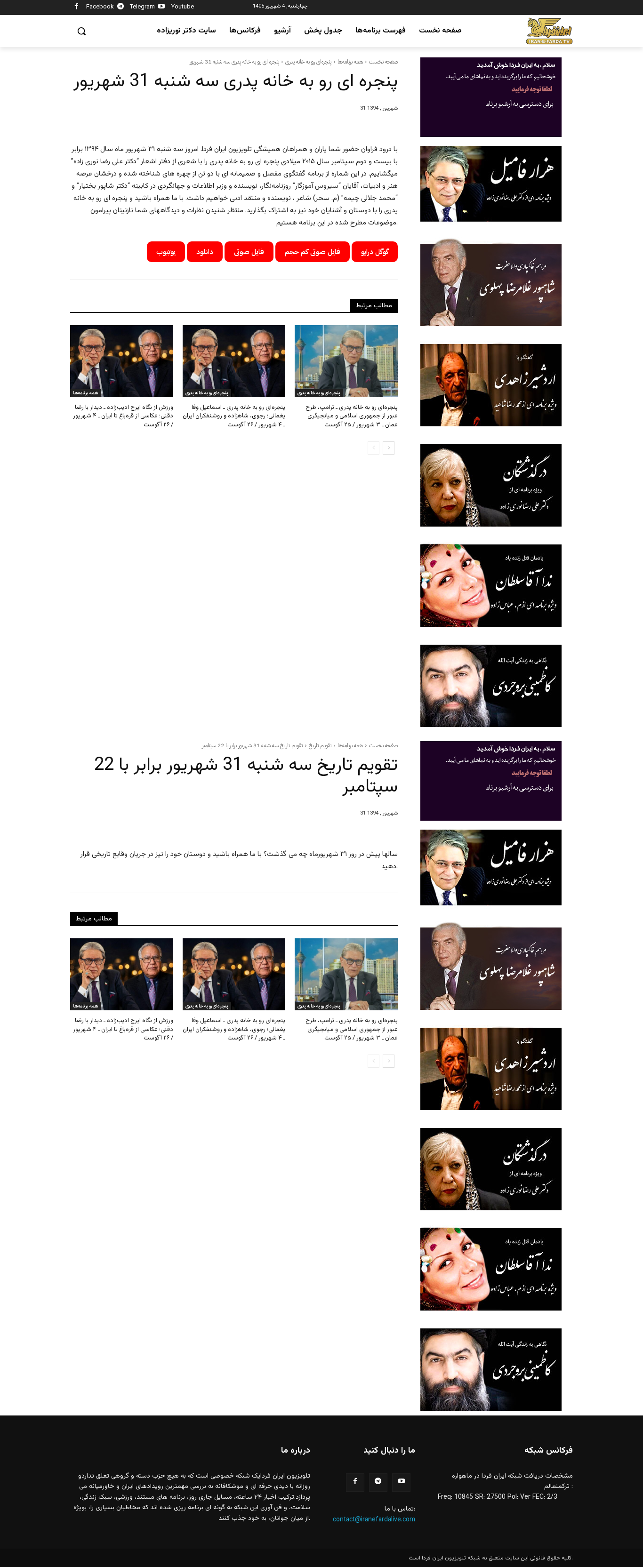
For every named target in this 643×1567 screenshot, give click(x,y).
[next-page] (388, 448)
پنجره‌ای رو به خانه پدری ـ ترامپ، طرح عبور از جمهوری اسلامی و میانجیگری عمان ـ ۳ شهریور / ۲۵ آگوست (351, 416)
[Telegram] (120, 7)
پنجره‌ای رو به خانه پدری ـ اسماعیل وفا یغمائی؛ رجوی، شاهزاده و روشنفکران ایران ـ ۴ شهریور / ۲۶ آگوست (234, 416)
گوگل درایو (374, 252)
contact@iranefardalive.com (374, 1520)
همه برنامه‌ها (350, 61)
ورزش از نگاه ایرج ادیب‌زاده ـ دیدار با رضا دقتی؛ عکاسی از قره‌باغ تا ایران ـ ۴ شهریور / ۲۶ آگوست (123, 416)
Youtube (182, 7)
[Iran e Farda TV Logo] (549, 31)
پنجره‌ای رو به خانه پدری (308, 61)
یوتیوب (166, 252)
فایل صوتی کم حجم (312, 252)
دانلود (204, 252)
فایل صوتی (249, 252)
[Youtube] (161, 7)
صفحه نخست (383, 61)
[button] (81, 31)
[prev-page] (373, 448)
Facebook (100, 7)
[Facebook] (76, 7)
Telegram (142, 7)
